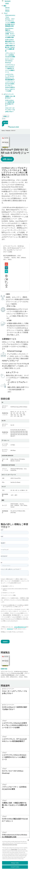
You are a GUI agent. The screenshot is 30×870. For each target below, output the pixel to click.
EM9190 (4, 668)
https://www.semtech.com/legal (9, 844)
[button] (28, 840)
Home (3, 130)
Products (8, 130)
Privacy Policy (14, 849)
